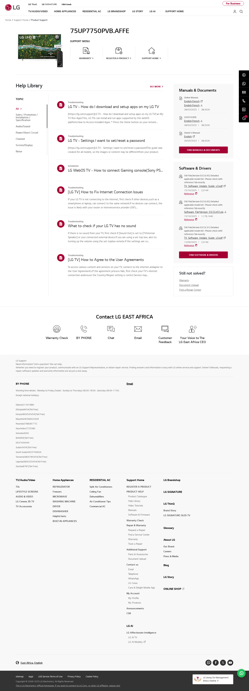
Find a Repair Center (190, 289)
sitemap (20, 676)
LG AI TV (132, 637)
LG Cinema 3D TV (25, 501)
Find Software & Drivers (203, 254)
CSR (129, 613)
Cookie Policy (92, 676)
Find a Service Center (139, 534)
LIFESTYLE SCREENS (27, 491)
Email (130, 383)
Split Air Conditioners (101, 486)
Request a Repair (136, 530)
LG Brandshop (171, 480)
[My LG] (235, 11)
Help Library (134, 500)
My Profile (133, 598)
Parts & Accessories (138, 554)
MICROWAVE (60, 496)
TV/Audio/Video (25, 480)
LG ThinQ (169, 503)
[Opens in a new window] (208, 663)
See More (155, 86)
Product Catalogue (137, 496)
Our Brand (168, 546)
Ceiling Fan (95, 491)
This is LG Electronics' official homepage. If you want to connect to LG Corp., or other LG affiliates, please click (68, 685)
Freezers (57, 491)
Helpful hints (59, 516)
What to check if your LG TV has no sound (102, 225)
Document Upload (189, 285)
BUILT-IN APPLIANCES (65, 521)
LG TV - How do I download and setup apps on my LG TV (113, 106)
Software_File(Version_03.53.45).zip (203, 212)
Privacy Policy (74, 676)
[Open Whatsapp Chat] (241, 673)
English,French (192, 101)
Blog (166, 565)
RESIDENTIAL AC (100, 480)
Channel (20, 139)
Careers (167, 551)
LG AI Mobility (135, 641)
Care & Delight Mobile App (141, 587)
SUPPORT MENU (80, 41)
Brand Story (169, 510)
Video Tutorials (135, 505)
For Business (233, 3)
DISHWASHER (60, 511)
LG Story (168, 577)
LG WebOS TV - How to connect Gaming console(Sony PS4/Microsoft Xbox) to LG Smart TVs (115, 170)
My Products (134, 602)
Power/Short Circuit (27, 132)
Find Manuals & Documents (203, 149)
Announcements (135, 608)
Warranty (184, 280)
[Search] (241, 11)
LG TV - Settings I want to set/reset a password (106, 140)
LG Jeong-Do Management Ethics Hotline (216, 679)
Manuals (132, 510)
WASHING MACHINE (64, 501)
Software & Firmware (139, 514)
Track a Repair (135, 543)
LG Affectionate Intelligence (141, 632)
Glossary (168, 528)
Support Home (135, 480)
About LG (169, 539)
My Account (133, 593)
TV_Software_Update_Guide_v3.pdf (203, 186)
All (17, 108)
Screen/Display (24, 145)
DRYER (56, 506)
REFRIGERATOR (61, 486)
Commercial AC (98, 506)
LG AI (130, 626)
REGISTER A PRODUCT (139, 486)
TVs (18, 486)
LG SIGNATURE (172, 491)
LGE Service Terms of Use (50, 676)
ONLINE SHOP (172, 588)
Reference (189, 193)
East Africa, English (32, 663)
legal (31, 676)
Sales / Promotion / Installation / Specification (27, 117)
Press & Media (170, 556)
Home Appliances (63, 480)
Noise (19, 151)
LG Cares (133, 583)
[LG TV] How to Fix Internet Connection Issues (105, 191)
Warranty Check (135, 520)
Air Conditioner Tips (100, 501)
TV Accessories (24, 506)
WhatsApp (133, 578)
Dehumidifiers (97, 496)
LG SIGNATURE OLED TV (176, 515)
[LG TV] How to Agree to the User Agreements (106, 259)
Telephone (133, 573)
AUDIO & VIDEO (24, 496)
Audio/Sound (23, 126)
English (188, 136)
